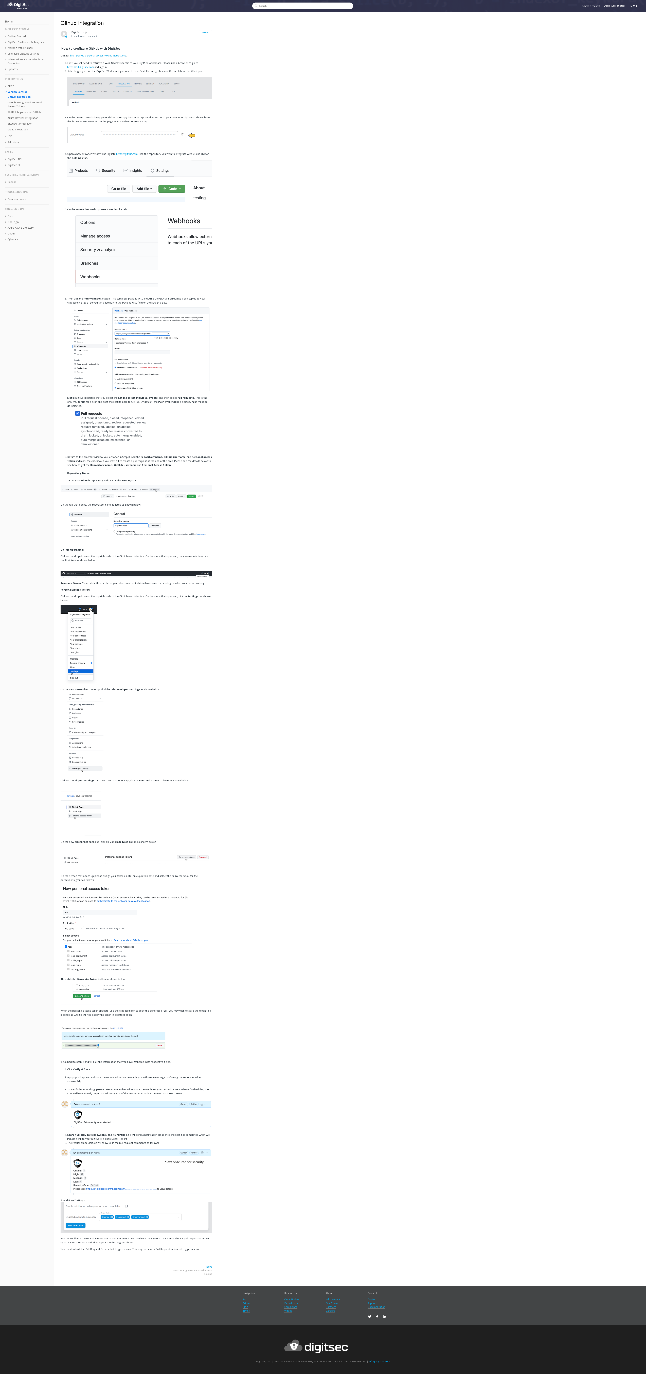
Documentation (376, 1306)
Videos (288, 1310)
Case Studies (291, 1299)
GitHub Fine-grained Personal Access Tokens (25, 104)
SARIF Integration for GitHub (24, 112)
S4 (244, 1299)
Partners (331, 1306)
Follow (205, 32)
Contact (372, 1299)
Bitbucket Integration (20, 123)
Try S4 (246, 1310)
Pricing (246, 1303)
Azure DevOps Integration (23, 118)
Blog (245, 1306)
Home (9, 21)
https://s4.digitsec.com (80, 67)
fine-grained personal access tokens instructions (98, 55)
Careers (330, 1310)
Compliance (290, 1306)
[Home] (18, 10)
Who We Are (333, 1299)
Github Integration (19, 96)
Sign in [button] (634, 5)
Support (372, 1303)
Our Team (332, 1303)
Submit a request (591, 6)
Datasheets (291, 1303)
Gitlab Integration (18, 129)
